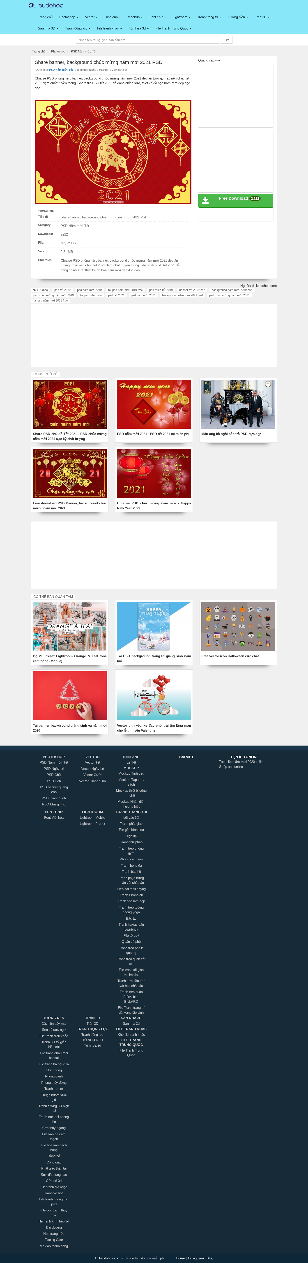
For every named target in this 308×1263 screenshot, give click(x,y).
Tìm (227, 40)
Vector (90, 17)
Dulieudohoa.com (108, 1258)
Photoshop (67, 17)
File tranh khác (108, 28)
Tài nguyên (196, 1258)
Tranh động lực (76, 28)
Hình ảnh (111, 17)
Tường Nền (237, 17)
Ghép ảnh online (231, 767)
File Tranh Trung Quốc (172, 28)
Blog (209, 1258)
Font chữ (156, 17)
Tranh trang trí (208, 17)
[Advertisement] (236, 95)
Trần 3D (261, 17)
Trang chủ (45, 17)
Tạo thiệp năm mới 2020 (237, 762)
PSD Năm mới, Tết (75, 226)
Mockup (134, 17)
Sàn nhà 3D (47, 28)
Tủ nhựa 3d (138, 28)
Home (181, 1258)
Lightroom (180, 17)
